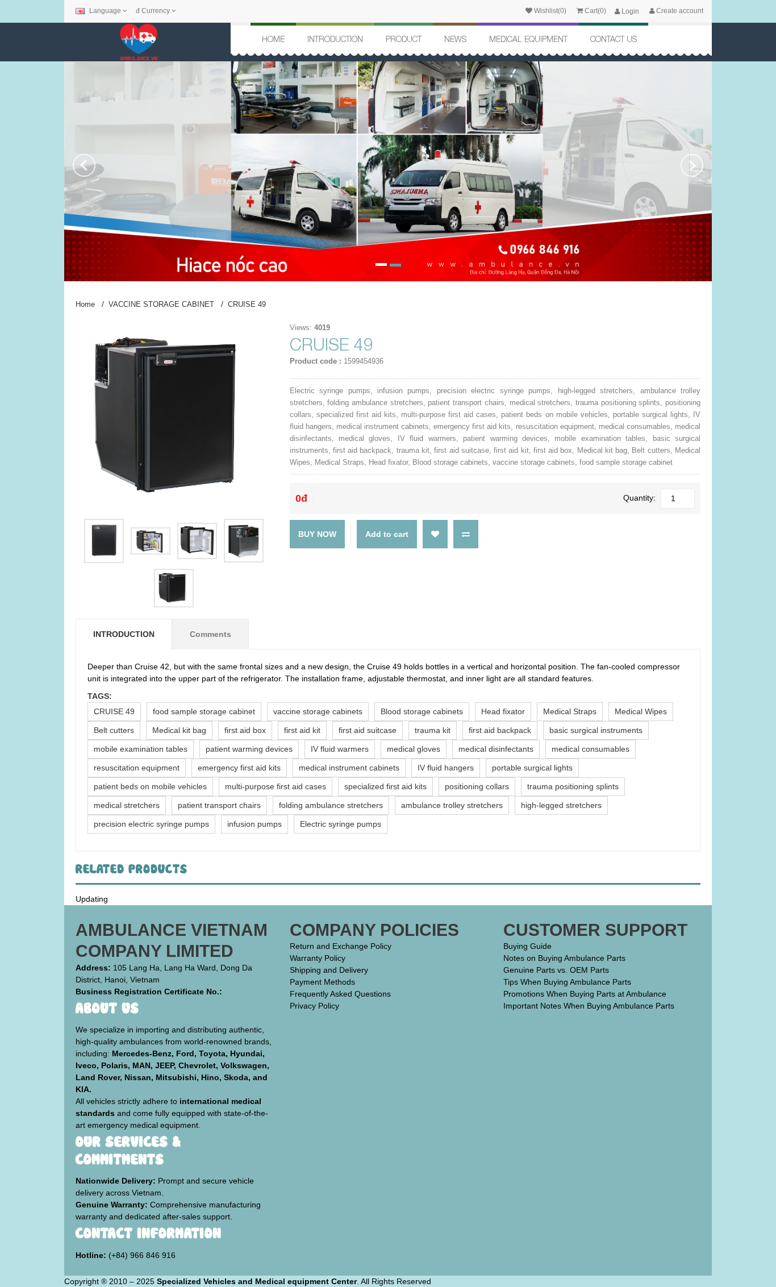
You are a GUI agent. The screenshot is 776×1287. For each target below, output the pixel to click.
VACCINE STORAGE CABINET (161, 304)
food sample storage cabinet (204, 711)
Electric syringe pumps (340, 823)
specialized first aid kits (385, 786)
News (455, 39)
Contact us (613, 39)
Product (404, 39)
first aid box (245, 730)
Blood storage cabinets (422, 711)
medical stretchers (127, 805)
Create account (678, 11)
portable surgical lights (532, 767)
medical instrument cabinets (349, 767)
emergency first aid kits (239, 767)
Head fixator (503, 711)
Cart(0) (594, 11)
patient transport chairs (219, 805)
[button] (84, 217)
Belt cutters (114, 730)
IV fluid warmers (340, 748)
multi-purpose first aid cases (275, 786)
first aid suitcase (368, 730)
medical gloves (413, 748)
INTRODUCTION (335, 39)
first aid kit (302, 730)
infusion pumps (254, 823)
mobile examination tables (140, 748)
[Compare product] (465, 533)
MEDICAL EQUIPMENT (528, 39)
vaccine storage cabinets (317, 711)
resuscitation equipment (137, 767)
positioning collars (477, 786)
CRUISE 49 (247, 304)
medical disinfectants (495, 748)
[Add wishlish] (435, 533)
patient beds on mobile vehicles (150, 786)
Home (273, 39)
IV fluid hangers (446, 767)
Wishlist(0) (549, 11)
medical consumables (590, 748)
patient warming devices (249, 748)
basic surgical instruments (596, 730)
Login (629, 11)
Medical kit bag (179, 730)
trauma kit (432, 730)
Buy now (317, 534)
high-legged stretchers (561, 805)
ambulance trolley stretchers (452, 805)
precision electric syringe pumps (151, 823)
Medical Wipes (641, 711)
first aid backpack (500, 730)
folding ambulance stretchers (331, 805)
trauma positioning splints (573, 786)
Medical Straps (569, 711)
